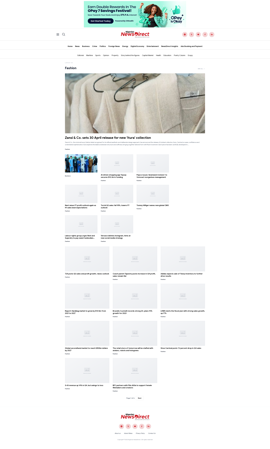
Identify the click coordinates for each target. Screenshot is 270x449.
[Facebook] (205, 34)
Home (70, 46)
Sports (98, 55)
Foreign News (114, 46)
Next (139, 398)
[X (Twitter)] (191, 34)
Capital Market (147, 55)
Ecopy (190, 55)
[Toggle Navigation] (58, 34)
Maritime (89, 55)
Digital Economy (137, 46)
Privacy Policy (140, 433)
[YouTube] (198, 34)
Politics (103, 46)
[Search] (64, 34)
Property (115, 55)
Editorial (80, 55)
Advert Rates (128, 433)
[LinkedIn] (211, 34)
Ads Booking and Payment (191, 46)
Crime (94, 46)
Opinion (106, 55)
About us (118, 433)
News (77, 46)
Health (158, 55)
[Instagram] (184, 34)
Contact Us (151, 433)
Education (167, 55)
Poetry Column (179, 55)
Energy (125, 46)
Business (86, 46)
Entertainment (153, 46)
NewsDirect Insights (169, 46)
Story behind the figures (130, 55)
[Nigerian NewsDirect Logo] (135, 34)
